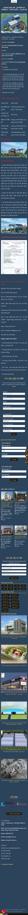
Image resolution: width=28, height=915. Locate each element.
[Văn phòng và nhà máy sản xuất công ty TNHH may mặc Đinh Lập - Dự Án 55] (14, 711)
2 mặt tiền (5, 610)
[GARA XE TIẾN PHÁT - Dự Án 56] (14, 682)
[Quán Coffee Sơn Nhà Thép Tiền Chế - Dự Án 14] (21, 530)
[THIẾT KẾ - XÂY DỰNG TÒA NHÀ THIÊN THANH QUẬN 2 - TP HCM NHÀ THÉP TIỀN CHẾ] (7, 496)
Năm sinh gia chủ (6, 445)
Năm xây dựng (5, 474)
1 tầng (4, 585)
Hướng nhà (4, 454)
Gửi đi (14, 434)
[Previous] (1, 802)
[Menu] (2, 2)
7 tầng (17, 588)
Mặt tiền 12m (15, 604)
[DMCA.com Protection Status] (4, 914)
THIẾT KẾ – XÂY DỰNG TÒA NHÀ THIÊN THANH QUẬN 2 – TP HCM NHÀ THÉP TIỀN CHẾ (7, 505)
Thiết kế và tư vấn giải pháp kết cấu (10, 848)
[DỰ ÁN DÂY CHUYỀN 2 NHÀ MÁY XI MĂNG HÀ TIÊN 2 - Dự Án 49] (14, 769)
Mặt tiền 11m (6, 604)
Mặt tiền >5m (6, 595)
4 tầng (23, 585)
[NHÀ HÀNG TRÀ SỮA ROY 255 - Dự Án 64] (7, 530)
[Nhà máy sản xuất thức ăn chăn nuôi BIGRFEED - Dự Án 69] (14, 625)
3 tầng (17, 585)
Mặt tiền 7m (5, 598)
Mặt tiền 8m (14, 598)
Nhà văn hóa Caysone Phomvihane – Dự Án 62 (14, 665)
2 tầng (10, 585)
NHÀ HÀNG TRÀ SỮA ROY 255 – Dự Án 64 (6, 537)
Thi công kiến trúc (6, 856)
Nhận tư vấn (14, 578)
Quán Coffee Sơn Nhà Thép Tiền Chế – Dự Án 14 (20, 538)
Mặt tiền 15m (6, 607)
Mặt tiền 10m (15, 601)
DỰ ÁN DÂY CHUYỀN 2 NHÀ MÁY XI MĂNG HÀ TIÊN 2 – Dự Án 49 (14, 781)
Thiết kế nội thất (5, 858)
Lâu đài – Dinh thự (6, 853)
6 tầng (10, 588)
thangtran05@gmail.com (13, 330)
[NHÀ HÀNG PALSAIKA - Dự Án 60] (21, 496)
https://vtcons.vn (10, 326)
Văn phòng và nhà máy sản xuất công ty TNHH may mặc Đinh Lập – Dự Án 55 (14, 723)
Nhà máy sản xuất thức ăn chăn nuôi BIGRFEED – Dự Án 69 (14, 637)
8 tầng (23, 588)
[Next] (26, 802)
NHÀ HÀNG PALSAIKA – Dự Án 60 (21, 503)
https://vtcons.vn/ (11, 840)
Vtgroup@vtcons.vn (10, 837)
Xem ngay (14, 459)
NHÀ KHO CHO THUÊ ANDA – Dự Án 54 (14, 751)
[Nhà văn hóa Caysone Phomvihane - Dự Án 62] (14, 654)
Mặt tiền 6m (15, 595)
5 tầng (4, 588)
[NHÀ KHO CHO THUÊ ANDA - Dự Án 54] (14, 740)
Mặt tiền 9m (5, 601)
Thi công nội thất (5, 850)
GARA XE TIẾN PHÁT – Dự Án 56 (14, 694)
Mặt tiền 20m (15, 607)
